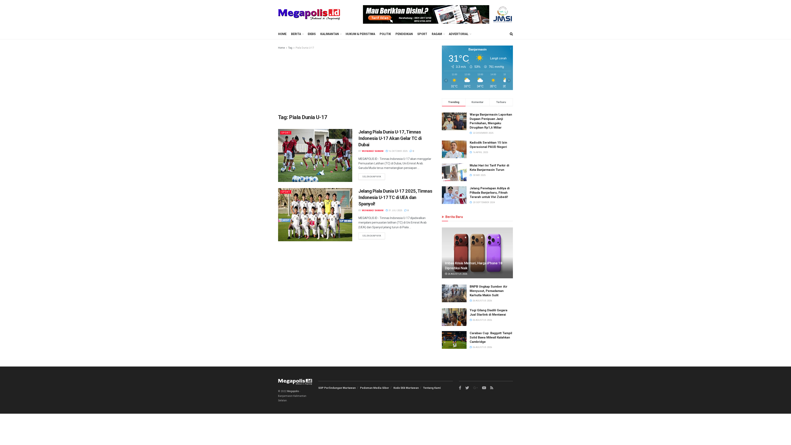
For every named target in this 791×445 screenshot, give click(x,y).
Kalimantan (329, 34)
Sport (422, 34)
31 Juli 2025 (395, 210)
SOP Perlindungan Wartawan (337, 387)
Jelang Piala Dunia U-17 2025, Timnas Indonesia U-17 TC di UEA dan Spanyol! (395, 197)
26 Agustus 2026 (457, 274)
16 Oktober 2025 (397, 151)
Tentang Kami (432, 387)
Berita (296, 34)
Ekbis (312, 34)
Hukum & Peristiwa (360, 34)
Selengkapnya (371, 176)
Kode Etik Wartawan (406, 387)
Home (282, 34)
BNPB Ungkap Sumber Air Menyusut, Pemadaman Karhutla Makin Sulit (488, 291)
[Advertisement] (355, 81)
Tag (290, 47)
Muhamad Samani (372, 151)
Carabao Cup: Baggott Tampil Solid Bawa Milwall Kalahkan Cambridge (491, 337)
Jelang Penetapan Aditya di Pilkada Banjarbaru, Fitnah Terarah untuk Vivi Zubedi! (490, 192)
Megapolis (293, 391)
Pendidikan (404, 34)
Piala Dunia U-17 (305, 47)
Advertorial (458, 34)
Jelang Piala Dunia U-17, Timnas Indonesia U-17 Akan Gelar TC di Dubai (389, 138)
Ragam (437, 34)
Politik (385, 34)
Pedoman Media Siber (374, 387)
